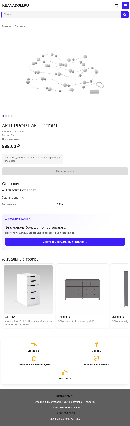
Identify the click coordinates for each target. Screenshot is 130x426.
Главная (6, 26)
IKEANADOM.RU (15, 5)
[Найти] (124, 14)
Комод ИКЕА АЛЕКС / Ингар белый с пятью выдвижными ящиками (28, 323)
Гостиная (20, 26)
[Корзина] (116, 5)
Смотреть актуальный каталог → (65, 241)
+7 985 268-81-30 (65, 413)
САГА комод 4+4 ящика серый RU (76, 321)
